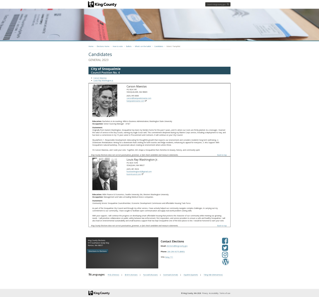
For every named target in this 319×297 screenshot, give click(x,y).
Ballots (129, 46)
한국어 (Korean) (131, 275)
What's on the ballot (143, 46)
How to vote (118, 46)
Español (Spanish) (191, 275)
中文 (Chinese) (113, 275)
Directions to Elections (97, 251)
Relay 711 (169, 257)
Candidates (158, 46)
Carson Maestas (100, 78)
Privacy (205, 293)
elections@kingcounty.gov (177, 246)
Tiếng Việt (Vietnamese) (213, 275)
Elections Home (103, 46)
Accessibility (214, 293)
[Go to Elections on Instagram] (225, 256)
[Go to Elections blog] (225, 263)
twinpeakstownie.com (135, 101)
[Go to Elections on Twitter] (225, 249)
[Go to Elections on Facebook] (225, 242)
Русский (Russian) (150, 275)
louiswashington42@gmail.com (139, 171)
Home (90, 46)
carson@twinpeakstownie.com (139, 98)
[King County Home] (110, 293)
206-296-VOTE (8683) (176, 251)
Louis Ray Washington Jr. (103, 80)
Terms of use (224, 293)
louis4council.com (134, 174)
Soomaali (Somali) (170, 275)
